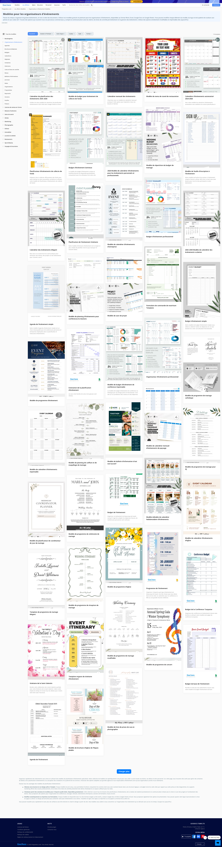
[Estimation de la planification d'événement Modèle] (85, 356)
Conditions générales (23, 829)
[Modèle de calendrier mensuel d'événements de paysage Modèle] (162, 414)
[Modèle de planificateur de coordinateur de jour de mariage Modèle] (46, 509)
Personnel (48, 5)
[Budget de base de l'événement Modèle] (201, 652)
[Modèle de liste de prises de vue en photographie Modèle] (124, 695)
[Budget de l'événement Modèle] (124, 491)
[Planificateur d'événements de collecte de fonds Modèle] (46, 140)
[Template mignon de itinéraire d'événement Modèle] (85, 645)
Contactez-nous (51, 829)
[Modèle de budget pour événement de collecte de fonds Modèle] (85, 65)
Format (88, 34)
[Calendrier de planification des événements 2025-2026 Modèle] (46, 65)
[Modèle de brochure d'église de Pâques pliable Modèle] (85, 716)
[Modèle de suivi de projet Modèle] (124, 284)
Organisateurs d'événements (13, 42)
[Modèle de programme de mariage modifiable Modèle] (124, 624)
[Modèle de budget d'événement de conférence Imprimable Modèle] (124, 353)
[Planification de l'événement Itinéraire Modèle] (85, 210)
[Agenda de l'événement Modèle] (46, 728)
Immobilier (8, 132)
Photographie (9, 125)
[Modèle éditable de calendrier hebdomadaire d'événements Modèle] (162, 485)
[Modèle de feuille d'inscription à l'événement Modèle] (201, 140)
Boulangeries (9, 38)
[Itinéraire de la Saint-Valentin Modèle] (46, 652)
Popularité (32, 34)
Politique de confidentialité (25, 832)
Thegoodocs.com (7, 9)
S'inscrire (216, 5)
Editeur (7, 128)
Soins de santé (9, 114)
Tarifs (64, 5)
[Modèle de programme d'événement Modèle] (46, 369)
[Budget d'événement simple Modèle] (201, 289)
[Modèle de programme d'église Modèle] (124, 555)
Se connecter (205, 5)
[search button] (92, 5)
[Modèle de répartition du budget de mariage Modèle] (162, 134)
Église (33, 5)
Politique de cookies (23, 834)
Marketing (8, 121)
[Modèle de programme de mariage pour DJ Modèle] (201, 435)
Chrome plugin (51, 827)
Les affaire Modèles (20, 9)
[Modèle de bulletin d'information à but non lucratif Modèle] (124, 430)
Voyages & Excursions (11, 146)
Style (79, 34)
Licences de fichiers (23, 827)
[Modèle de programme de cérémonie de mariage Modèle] (85, 502)
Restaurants (8, 139)
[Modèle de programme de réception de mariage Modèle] (85, 574)
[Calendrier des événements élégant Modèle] (46, 218)
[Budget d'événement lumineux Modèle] (85, 136)
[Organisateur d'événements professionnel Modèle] (162, 345)
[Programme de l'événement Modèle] (162, 557)
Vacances (57, 5)
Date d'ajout (60, 34)
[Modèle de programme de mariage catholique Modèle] (201, 364)
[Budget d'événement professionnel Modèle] (162, 205)
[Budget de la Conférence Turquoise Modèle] (201, 578)
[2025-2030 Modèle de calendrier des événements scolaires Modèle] (201, 218)
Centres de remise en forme (13, 107)
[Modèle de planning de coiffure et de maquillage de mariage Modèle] (85, 431)
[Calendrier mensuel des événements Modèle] (124, 65)
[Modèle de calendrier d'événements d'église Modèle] (201, 506)
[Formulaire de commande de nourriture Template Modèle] (162, 274)
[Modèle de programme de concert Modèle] (162, 633)
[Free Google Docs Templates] (7, 5)
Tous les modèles (11, 34)
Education (40, 5)
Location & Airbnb (10, 136)
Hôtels (7, 118)
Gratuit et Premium (45, 34)
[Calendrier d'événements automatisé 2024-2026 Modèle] (201, 65)
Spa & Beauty (9, 143)
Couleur (71, 34)
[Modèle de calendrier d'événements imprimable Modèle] (46, 438)
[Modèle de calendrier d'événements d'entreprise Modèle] (124, 213)
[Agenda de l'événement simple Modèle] (46, 293)
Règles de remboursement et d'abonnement (30, 837)
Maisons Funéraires (10, 111)
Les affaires (25, 5)
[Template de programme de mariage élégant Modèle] (46, 580)
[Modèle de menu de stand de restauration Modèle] (162, 65)
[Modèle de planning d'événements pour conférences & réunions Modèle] (85, 285)
